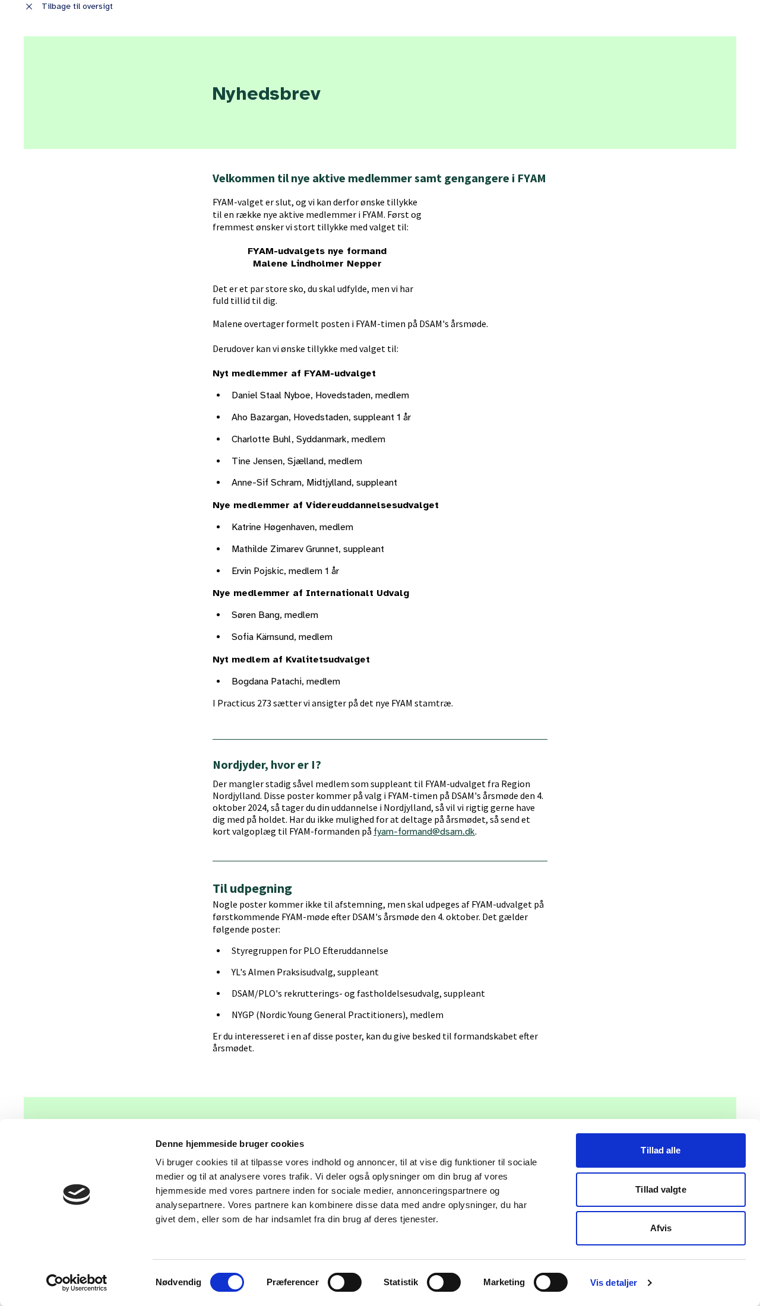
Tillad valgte (660, 1189)
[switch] (345, 1282)
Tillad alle (660, 1150)
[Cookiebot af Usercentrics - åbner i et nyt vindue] (77, 1283)
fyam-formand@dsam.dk (424, 832)
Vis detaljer (613, 1283)
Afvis (661, 1228)
